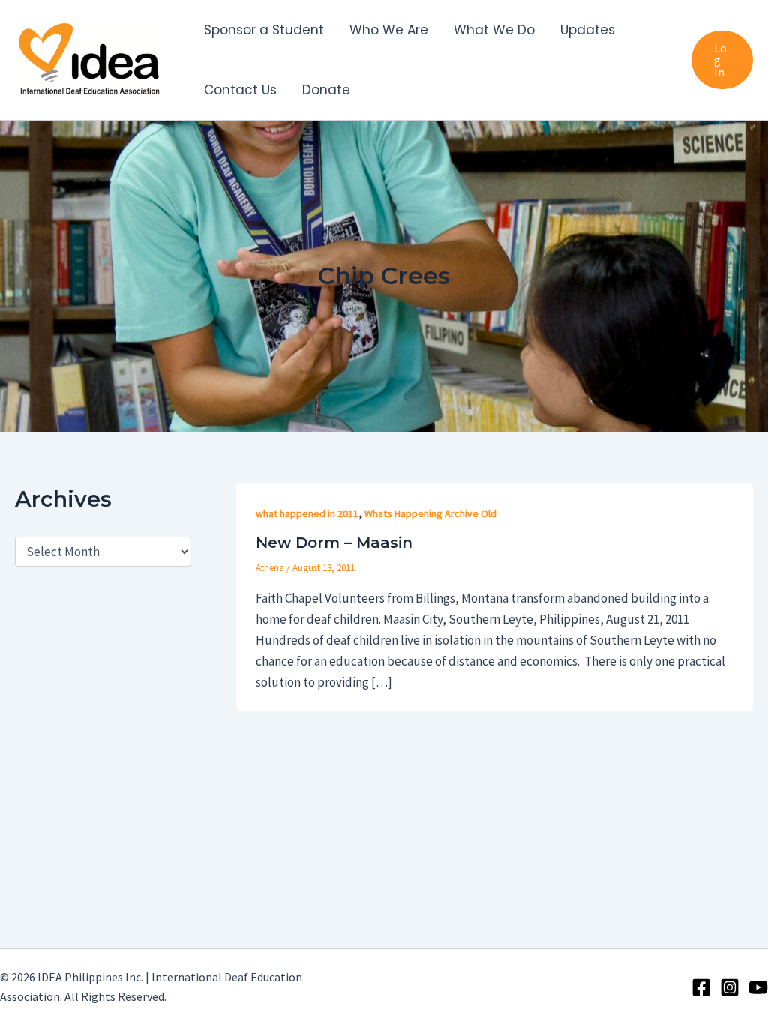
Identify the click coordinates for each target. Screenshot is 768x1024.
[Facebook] (701, 987)
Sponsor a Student (264, 30)
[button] (722, 60)
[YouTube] (758, 987)
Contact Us (240, 90)
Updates (587, 30)
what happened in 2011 (307, 513)
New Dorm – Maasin (334, 543)
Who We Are (389, 30)
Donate (326, 90)
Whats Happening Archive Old (430, 513)
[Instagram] (730, 987)
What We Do (494, 30)
